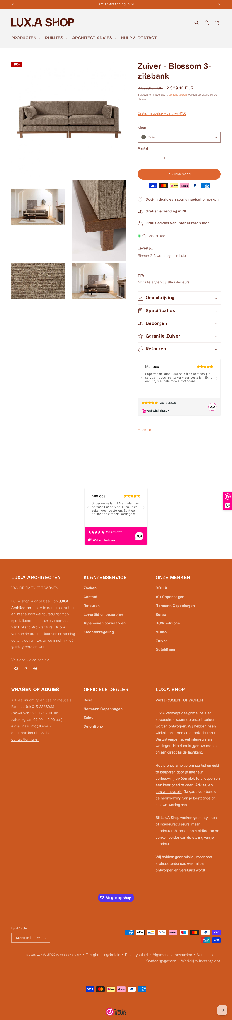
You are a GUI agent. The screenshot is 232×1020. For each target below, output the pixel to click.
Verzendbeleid (209, 955)
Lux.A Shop (46, 954)
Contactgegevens (161, 961)
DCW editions (168, 623)
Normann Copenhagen (175, 606)
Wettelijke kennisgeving (201, 961)
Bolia (88, 700)
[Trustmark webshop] (116, 1013)
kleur (142, 127)
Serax (161, 614)
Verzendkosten (178, 95)
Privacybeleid (136, 955)
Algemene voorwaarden (105, 623)
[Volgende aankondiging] (219, 4)
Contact (90, 597)
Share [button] (146, 429)
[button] (25, 38)
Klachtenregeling (99, 632)
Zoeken (90, 588)
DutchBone (165, 650)
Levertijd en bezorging (103, 614)
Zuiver (161, 641)
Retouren (92, 606)
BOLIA (161, 588)
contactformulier (25, 739)
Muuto (161, 632)
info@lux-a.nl (41, 726)
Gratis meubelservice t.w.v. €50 (162, 113)
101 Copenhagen (170, 597)
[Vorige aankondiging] (13, 4)
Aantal (143, 148)
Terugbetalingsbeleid (103, 955)
